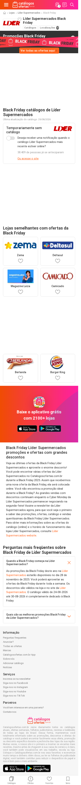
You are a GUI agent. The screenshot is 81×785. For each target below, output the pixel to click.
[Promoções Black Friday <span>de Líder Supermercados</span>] (73, 38)
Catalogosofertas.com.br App (19, 654)
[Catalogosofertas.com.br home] (23, 4)
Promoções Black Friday (24, 38)
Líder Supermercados (29, 13)
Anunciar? (8, 641)
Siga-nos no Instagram (15, 687)
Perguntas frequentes (14, 637)
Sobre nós (9, 658)
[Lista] (65, 5)
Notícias (7, 667)
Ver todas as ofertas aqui (38, 50)
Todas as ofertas (12, 646)
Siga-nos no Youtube (14, 691)
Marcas (7, 650)
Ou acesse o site (28, 158)
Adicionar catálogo (13, 663)
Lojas (12, 13)
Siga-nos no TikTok (14, 695)
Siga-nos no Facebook (15, 683)
